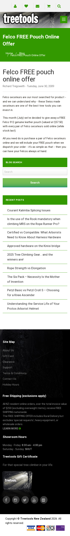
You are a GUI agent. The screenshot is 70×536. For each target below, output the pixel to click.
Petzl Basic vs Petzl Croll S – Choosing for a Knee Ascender (33, 292)
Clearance (9, 361)
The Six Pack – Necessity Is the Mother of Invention (33, 279)
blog (22, 53)
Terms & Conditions (15, 373)
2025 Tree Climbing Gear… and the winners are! (30, 257)
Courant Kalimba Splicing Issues (28, 210)
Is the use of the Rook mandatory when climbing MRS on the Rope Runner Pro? (33, 221)
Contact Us (9, 378)
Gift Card (8, 356)
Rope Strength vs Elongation (26, 268)
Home (9, 53)
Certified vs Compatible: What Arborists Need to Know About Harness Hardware (34, 235)
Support (7, 367)
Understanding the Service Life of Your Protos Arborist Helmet (33, 306)
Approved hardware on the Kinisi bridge (33, 246)
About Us (8, 350)
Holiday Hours (11, 384)
